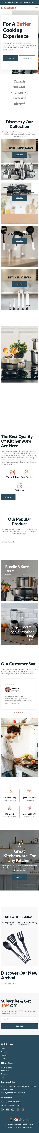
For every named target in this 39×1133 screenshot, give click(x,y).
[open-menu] (36, 7)
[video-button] (20, 844)
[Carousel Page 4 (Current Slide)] (20, 712)
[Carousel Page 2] (16, 712)
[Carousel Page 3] (18, 712)
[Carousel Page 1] (14, 712)
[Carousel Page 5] (22, 712)
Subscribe (19, 1026)
